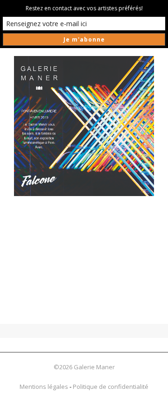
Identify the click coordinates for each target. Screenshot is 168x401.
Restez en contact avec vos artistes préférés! (84, 8)
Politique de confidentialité (110, 386)
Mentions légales (44, 386)
